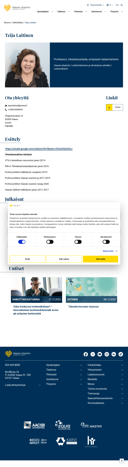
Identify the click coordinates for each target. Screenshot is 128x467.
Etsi (117, 5)
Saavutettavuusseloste (100, 398)
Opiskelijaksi (43, 11)
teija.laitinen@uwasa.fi (17, 105)
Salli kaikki (100, 259)
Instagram (106, 354)
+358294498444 (15, 109)
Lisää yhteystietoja (15, 384)
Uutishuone (96, 11)
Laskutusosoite (96, 374)
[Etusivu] (17, 8)
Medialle (92, 379)
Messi (91, 383)
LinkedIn (114, 354)
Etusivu (7, 22)
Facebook (86, 354)
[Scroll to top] (122, 460)
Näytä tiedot (108, 251)
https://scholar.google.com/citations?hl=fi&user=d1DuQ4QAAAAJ (38, 148)
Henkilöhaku (17, 22)
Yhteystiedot (95, 369)
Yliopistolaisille (96, 5)
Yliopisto (114, 11)
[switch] (50, 242)
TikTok (120, 354)
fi (110, 5)
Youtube (100, 354)
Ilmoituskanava (96, 402)
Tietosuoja (93, 393)
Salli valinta (64, 259)
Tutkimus (61, 11)
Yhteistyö (78, 11)
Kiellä (27, 259)
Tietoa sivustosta (97, 388)
